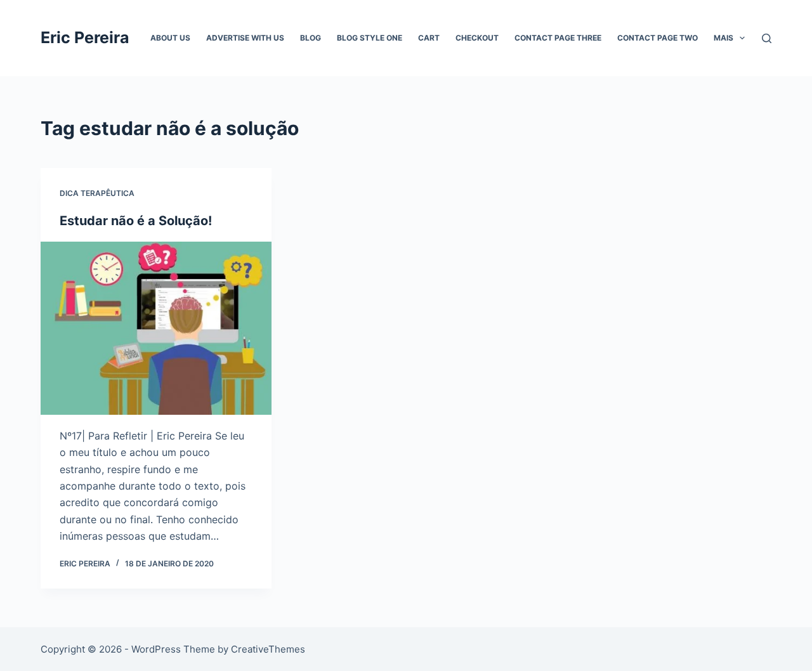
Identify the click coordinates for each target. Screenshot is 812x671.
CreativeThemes (268, 649)
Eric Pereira (85, 37)
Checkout (477, 37)
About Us (170, 37)
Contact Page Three (557, 37)
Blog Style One (369, 37)
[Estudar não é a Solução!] (156, 328)
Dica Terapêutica (97, 193)
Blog (310, 37)
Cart (429, 37)
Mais (723, 37)
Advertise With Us (245, 37)
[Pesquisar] (766, 38)
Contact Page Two (657, 37)
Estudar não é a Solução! (136, 220)
